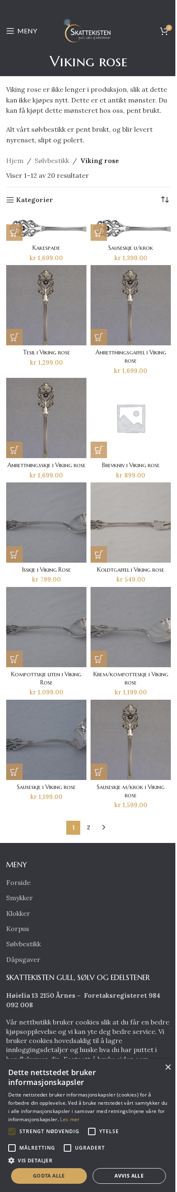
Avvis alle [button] (129, 1175)
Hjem (14, 160)
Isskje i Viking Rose (46, 569)
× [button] (168, 1067)
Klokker (18, 913)
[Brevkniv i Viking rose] (131, 418)
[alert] (88, 1125)
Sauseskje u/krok (130, 247)
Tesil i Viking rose (46, 352)
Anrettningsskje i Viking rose (46, 465)
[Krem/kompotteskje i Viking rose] (131, 627)
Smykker (19, 898)
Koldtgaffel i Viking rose (130, 569)
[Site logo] (88, 30)
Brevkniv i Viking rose (131, 465)
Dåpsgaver (23, 959)
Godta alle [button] (49, 1175)
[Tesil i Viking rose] (46, 305)
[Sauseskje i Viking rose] (46, 740)
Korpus (17, 928)
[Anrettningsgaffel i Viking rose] (131, 305)
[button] (14, 232)
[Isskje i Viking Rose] (46, 522)
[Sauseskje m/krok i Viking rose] (131, 740)
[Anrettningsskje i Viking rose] (46, 418)
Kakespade (46, 247)
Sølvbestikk (52, 160)
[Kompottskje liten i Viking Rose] (46, 627)
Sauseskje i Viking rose (46, 787)
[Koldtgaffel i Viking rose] (131, 522)
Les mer (69, 1119)
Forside (18, 882)
